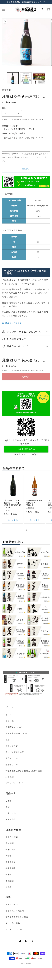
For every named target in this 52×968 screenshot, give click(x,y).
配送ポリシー (12, 758)
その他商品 (11, 819)
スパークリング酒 (14, 929)
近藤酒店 (28, 963)
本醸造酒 (10, 880)
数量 (4, 108)
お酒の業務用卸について (17, 733)
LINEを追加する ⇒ (26, 449)
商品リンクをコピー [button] (14, 322)
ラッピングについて (15, 752)
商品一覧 (10, 720)
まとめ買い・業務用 (15, 910)
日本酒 (9, 800)
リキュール (11, 813)
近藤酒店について (14, 727)
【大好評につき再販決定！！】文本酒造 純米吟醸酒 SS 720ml (12, 504)
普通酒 (9, 886)
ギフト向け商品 (13, 923)
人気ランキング (13, 904)
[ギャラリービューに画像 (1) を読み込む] (13, 78)
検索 (8, 739)
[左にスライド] (3, 79)
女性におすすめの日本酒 (17, 916)
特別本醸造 (11, 868)
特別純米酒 (11, 862)
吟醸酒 (9, 855)
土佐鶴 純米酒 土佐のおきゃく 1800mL (34, 502)
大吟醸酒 (10, 843)
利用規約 (10, 777)
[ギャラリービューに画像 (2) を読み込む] (26, 78)
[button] (3, 9)
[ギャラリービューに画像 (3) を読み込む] (39, 78)
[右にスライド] (49, 79)
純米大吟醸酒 (12, 837)
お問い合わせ (12, 745)
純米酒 (9, 874)
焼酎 (8, 807)
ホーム (9, 714)
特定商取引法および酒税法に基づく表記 (24, 770)
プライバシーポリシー (16, 783)
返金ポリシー (12, 764)
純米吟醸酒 (11, 849)
